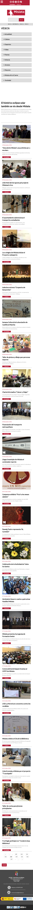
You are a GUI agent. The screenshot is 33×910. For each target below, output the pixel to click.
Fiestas (7, 55)
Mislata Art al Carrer (11, 75)
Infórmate (15, 24)
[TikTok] (20, 2)
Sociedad (8, 80)
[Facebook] (10, 2)
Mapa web (19, 883)
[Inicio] (15, 12)
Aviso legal (6, 883)
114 (17, 856)
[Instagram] (15, 2)
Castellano (12, 4)
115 (22, 856)
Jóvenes (7, 65)
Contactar (23, 883)
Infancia (7, 60)
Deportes (8, 44)
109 (16, 854)
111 (27, 854)
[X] (13, 2)
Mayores (8, 70)
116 (27, 856)
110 (22, 854)
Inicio (9, 24)
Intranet (27, 883)
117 (12, 859)
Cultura (7, 39)
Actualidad (8, 34)
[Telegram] (18, 2)
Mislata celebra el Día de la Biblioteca (15, 739)
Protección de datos (12, 883)
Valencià (19, 4)
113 (11, 857)
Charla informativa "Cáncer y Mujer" (15, 392)
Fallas (7, 49)
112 (6, 856)
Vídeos (21, 24)
